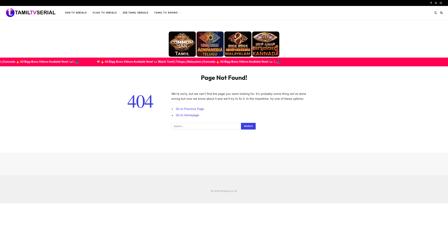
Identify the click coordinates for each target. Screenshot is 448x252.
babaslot (0, 203)
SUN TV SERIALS (76, 12)
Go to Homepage (187, 115)
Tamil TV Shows (166, 12)
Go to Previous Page (190, 109)
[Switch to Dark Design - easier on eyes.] (436, 12)
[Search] (441, 13)
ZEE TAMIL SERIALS (135, 12)
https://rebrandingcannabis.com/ (2, 203)
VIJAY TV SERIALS (105, 12)
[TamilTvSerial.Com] (30, 12)
